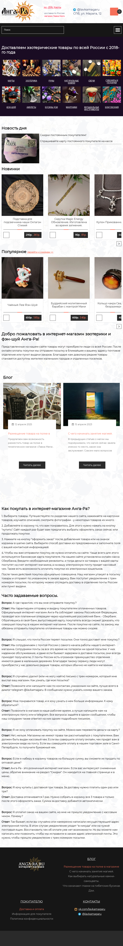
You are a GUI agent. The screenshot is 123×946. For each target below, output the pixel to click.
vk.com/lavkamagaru (91, 909)
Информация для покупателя (31, 913)
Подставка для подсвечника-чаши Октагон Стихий (22, 222)
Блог (91, 859)
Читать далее (32, 465)
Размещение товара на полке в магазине (91, 866)
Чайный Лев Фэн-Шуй (22, 304)
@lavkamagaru (92, 913)
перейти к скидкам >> (40, 252)
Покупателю (31, 901)
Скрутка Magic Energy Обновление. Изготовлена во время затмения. (69, 222)
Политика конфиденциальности (31, 918)
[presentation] (119, 243)
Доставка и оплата (31, 909)
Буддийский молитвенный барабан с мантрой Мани (69, 305)
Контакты (91, 901)
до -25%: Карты (52, 7)
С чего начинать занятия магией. (91, 871)
